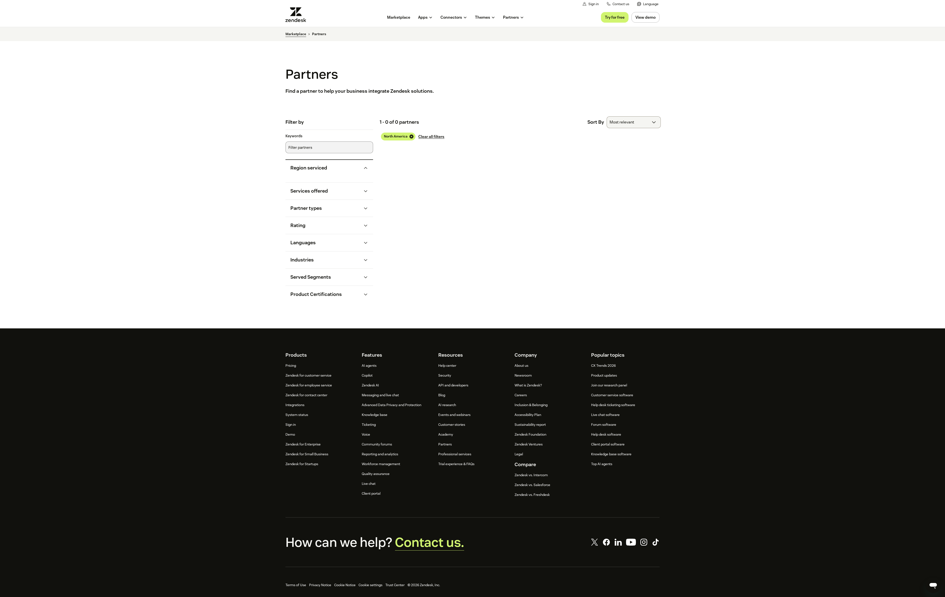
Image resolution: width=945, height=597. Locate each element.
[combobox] (634, 122)
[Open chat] (933, 585)
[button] (325, 167)
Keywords (293, 136)
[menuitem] (648, 4)
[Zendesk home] (297, 14)
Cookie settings (370, 585)
